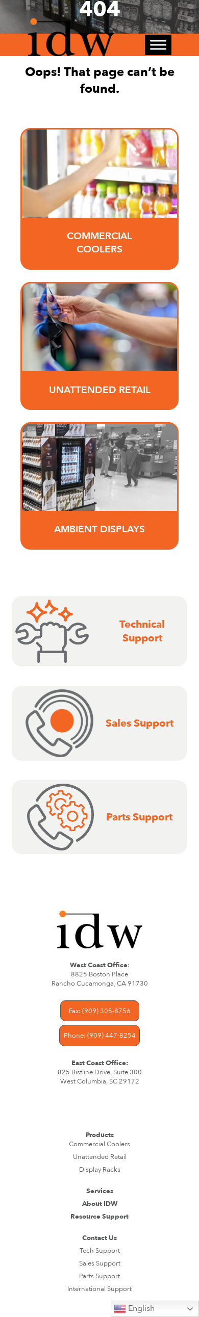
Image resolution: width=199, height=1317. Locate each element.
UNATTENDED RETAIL (100, 390)
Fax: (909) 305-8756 (100, 1011)
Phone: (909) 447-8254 (100, 1035)
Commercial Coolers (99, 242)
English (140, 1308)
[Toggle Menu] (158, 45)
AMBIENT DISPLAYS (99, 529)
